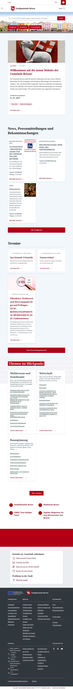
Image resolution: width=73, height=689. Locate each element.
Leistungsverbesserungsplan (43, 667)
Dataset (40, 654)
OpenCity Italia (30, 687)
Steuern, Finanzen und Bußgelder (44, 609)
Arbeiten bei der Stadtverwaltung (27, 606)
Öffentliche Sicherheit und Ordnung (29, 637)
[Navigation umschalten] (2, 8)
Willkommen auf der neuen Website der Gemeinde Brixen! (34, 72)
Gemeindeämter (12, 610)
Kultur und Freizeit (28, 624)
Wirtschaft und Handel (44, 619)
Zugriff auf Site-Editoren (58, 687)
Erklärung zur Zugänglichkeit (42, 659)
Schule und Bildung (43, 604)
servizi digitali (22, 687)
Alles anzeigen (36, 493)
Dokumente (11, 624)
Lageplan (55, 622)
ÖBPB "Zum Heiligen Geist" (23, 514)
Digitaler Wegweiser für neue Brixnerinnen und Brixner (53, 515)
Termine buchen (27, 654)
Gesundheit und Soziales (27, 614)
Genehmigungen (27, 610)
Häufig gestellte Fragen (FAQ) (28, 650)
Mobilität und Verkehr (29, 633)
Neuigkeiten (12, 27)
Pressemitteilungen (57, 607)
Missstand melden (28, 657)
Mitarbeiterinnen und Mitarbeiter (14, 620)
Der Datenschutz (42, 649)
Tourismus (40, 613)
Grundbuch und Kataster (27, 620)
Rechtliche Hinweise (43, 651)
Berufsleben (23, 27)
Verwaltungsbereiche (14, 607)
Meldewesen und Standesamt (27, 629)
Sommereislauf (47, 257)
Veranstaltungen (35, 27)
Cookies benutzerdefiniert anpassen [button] (18, 681)
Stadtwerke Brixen (51, 505)
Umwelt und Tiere (43, 616)
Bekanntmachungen (58, 610)
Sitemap (34, 681)
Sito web (15, 687)
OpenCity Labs (45, 687)
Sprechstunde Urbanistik (21, 257)
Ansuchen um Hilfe (28, 660)
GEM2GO (41, 663)
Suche (61, 18)
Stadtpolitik (11, 604)
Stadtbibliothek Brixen (23, 505)
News (14, 66)
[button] (10, 2)
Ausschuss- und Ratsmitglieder (12, 614)
